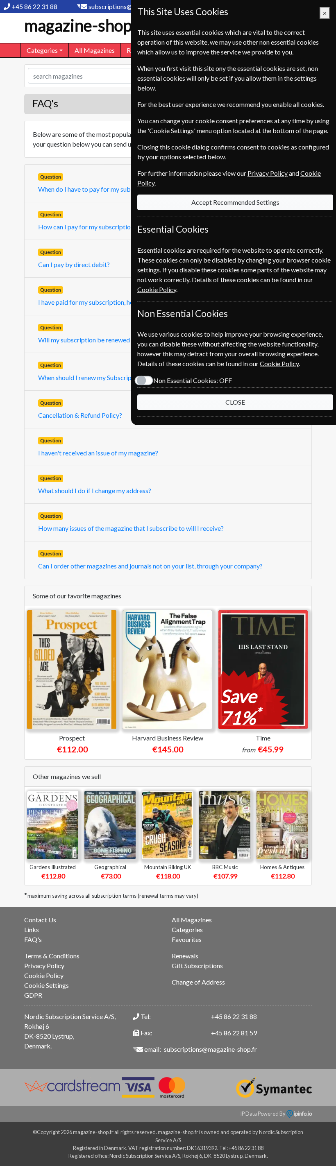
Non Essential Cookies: (192, 380)
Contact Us (40, 920)
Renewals (185, 956)
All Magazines (95, 50)
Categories (187, 929)
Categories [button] (42, 50)
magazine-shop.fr (86, 25)
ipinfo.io (302, 1113)
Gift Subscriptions (197, 965)
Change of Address (198, 982)
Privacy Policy (44, 965)
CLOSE (235, 402)
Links (31, 929)
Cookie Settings (46, 985)
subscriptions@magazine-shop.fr (210, 1049)
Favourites (187, 939)
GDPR (33, 995)
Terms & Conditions (51, 956)
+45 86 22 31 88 (34, 6)
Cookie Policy (44, 975)
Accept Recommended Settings (235, 202)
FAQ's (33, 939)
